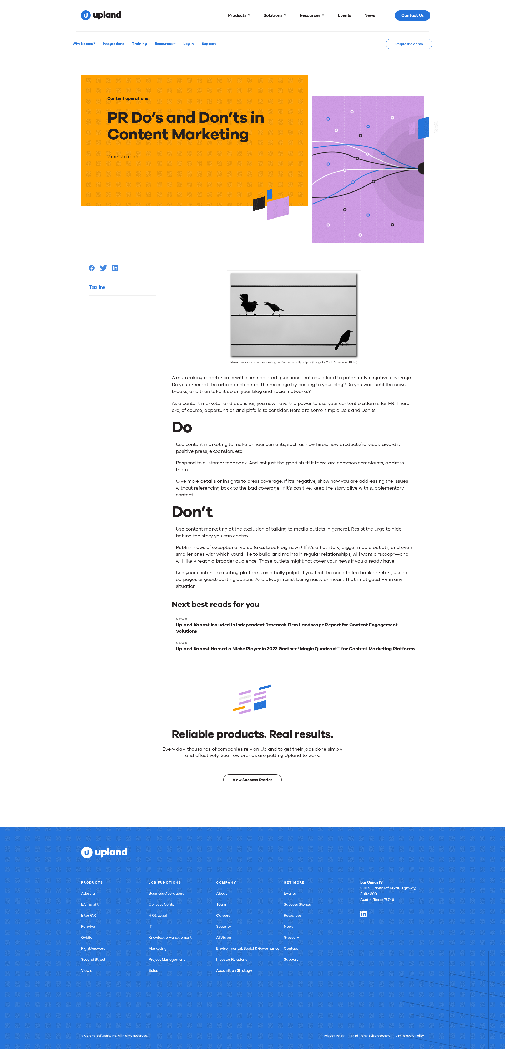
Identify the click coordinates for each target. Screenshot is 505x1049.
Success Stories (297, 904)
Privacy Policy (334, 1036)
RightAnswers (93, 948)
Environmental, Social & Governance (247, 948)
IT (150, 926)
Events (290, 893)
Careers (223, 915)
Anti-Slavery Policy (410, 1036)
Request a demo (409, 43)
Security (223, 926)
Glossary (291, 937)
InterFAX (88, 915)
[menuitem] (239, 15)
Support (291, 959)
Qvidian (88, 937)
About (221, 893)
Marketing (157, 948)
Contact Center (162, 904)
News (288, 926)
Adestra (88, 893)
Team (221, 904)
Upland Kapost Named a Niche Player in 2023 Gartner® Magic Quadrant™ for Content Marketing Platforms (295, 649)
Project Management (167, 959)
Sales (153, 970)
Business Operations (166, 893)
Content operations (127, 98)
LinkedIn (363, 914)
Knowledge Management (170, 937)
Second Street (93, 959)
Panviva (88, 926)
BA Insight (90, 904)
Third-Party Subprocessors (370, 1036)
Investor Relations (231, 959)
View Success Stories (252, 779)
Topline (97, 287)
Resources (164, 43)
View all (87, 970)
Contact (291, 948)
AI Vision (223, 937)
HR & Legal (158, 915)
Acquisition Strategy (234, 970)
